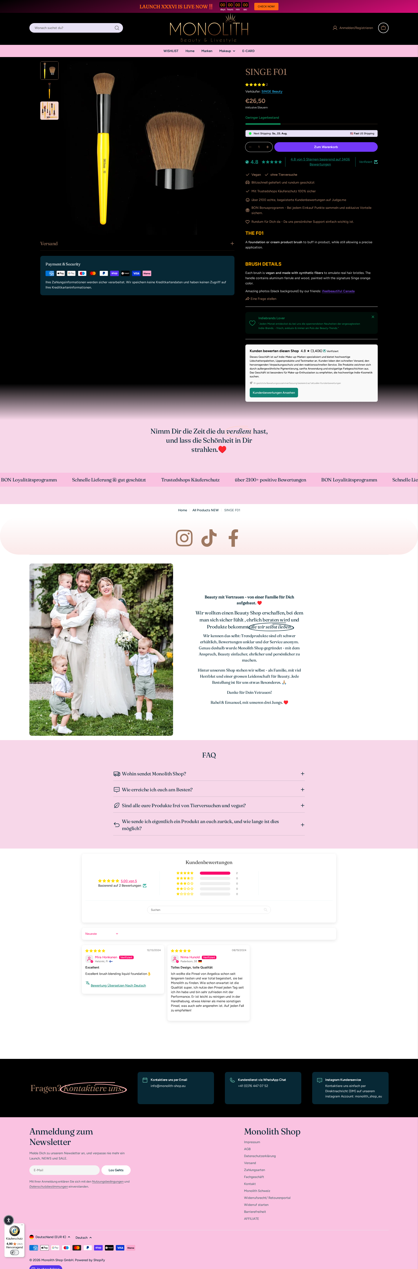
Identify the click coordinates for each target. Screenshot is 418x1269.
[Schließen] (373, 317)
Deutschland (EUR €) (50, 1237)
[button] (255, 85)
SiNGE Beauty (271, 91)
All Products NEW (205, 510)
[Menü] (22, 1225)
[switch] (14, 1252)
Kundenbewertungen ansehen (274, 393)
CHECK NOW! (266, 6)
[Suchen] (117, 27)
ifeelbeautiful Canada (338, 291)
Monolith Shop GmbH (57, 1260)
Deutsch (82, 1238)
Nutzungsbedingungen (108, 1181)
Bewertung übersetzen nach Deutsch (118, 985)
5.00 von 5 (129, 881)
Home (182, 510)
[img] (95, 951)
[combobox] (76, 28)
